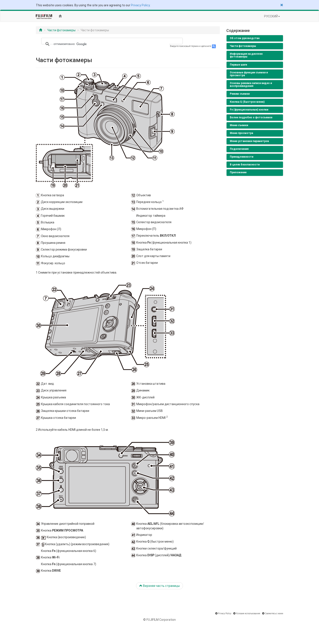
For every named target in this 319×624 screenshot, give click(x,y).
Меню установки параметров (249, 141)
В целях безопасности (245, 164)
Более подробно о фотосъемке (251, 117)
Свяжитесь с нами (274, 613)
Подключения (239, 148)
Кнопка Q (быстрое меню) (247, 101)
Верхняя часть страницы (161, 586)
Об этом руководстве (245, 38)
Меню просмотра (241, 133)
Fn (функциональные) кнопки (249, 109)
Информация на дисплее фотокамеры (246, 55)
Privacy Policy (140, 5)
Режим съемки (240, 93)
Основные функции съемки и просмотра (249, 74)
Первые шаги (238, 64)
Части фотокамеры (61, 30)
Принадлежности (241, 156)
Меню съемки (239, 125)
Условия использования (248, 613)
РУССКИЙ (271, 16)
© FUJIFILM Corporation (159, 619)
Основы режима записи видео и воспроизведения (251, 84)
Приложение (238, 172)
